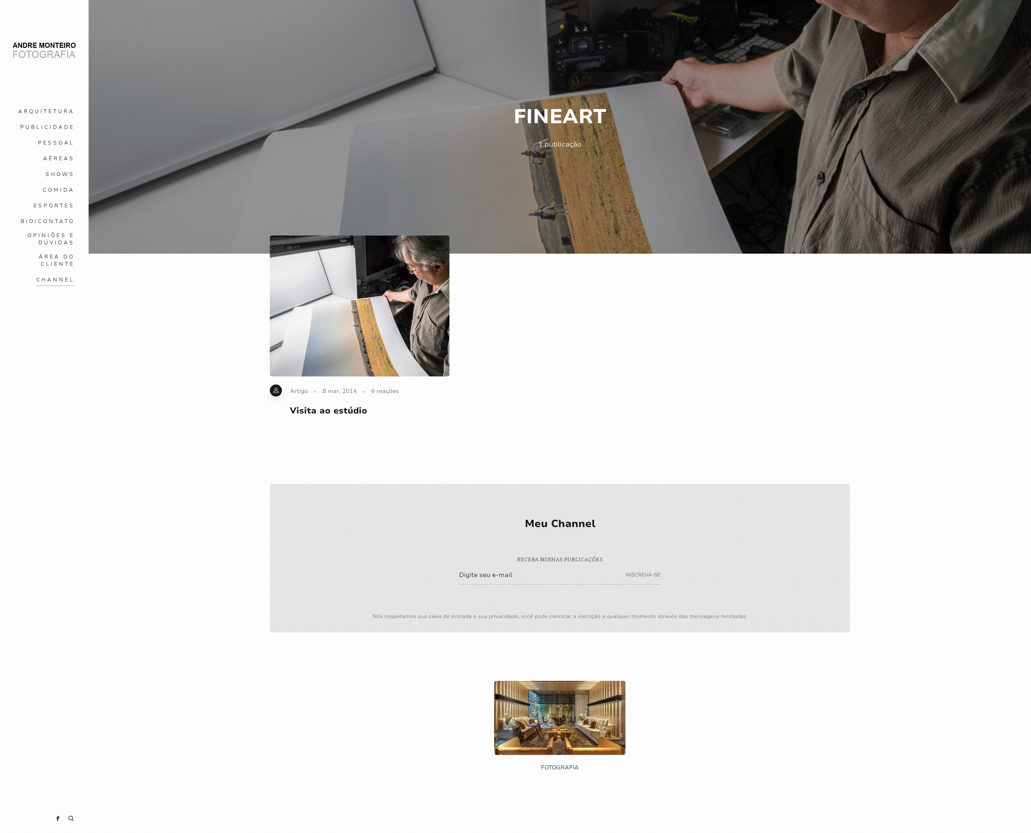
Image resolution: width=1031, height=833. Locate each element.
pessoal (56, 143)
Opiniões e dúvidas (51, 239)
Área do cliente (57, 260)
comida (59, 190)
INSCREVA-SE (642, 575)
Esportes (54, 205)
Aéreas (59, 158)
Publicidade (47, 127)
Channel (55, 279)
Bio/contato (48, 221)
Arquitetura (46, 111)
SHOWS (60, 174)
